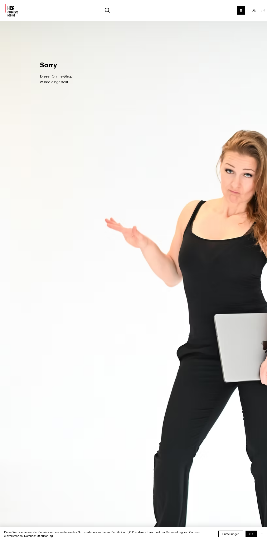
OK (251, 534)
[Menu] (241, 10)
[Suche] (134, 10)
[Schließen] (261, 534)
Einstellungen (230, 534)
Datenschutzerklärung (38, 535)
